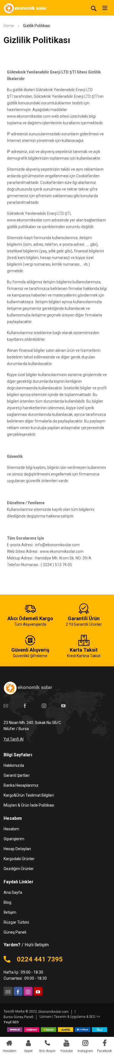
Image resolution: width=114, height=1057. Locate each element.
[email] (5, 705)
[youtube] (63, 705)
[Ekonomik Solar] (26, 7)
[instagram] (44, 705)
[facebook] (24, 705)
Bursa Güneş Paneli (18, 1017)
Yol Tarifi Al (14, 739)
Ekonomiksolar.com (53, 1012)
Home (9, 25)
